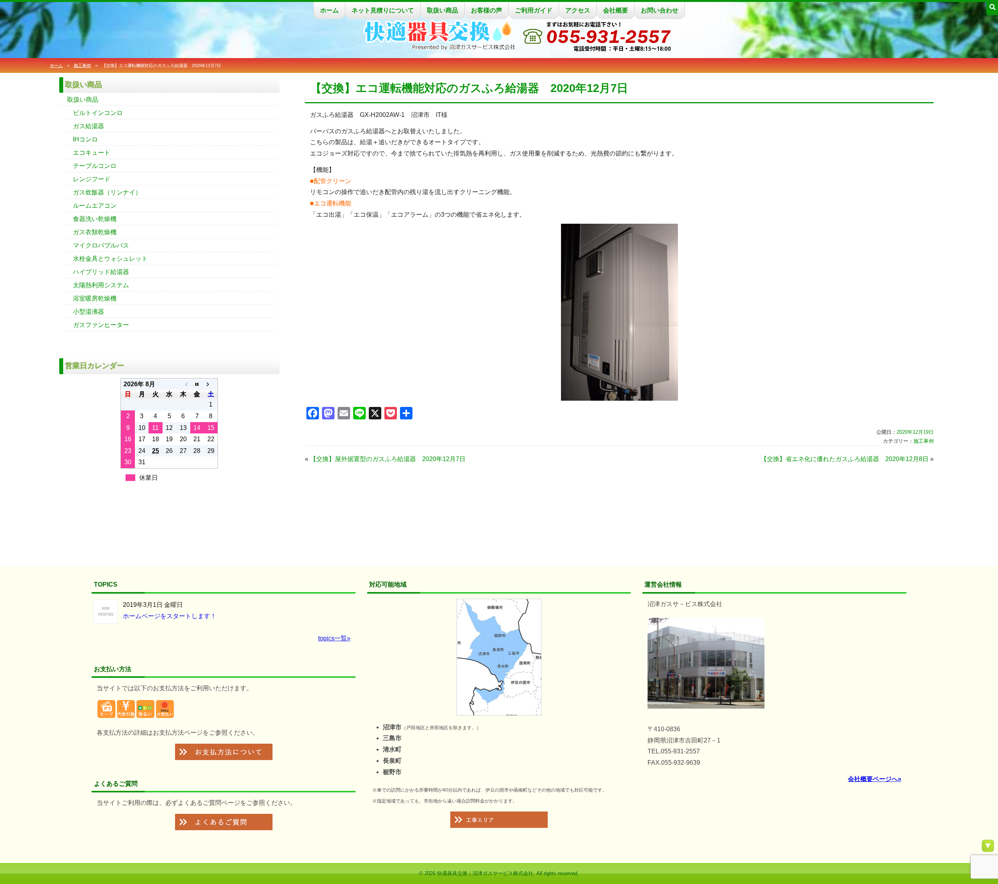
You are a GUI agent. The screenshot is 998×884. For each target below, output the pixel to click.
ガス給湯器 (88, 126)
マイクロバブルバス (101, 245)
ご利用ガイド (533, 10)
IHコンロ (85, 139)
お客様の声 (486, 10)
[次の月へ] (211, 384)
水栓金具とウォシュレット (110, 258)
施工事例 (82, 65)
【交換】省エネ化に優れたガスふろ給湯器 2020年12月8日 (845, 459)
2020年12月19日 (915, 432)
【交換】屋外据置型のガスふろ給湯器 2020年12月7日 (387, 459)
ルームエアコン (95, 205)
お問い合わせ (659, 10)
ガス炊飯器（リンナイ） (107, 192)
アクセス (577, 10)
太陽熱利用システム (101, 285)
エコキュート (91, 152)
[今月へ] (197, 384)
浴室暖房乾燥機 (95, 298)
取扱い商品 (442, 10)
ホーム (329, 10)
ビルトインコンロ (98, 113)
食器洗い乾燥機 (95, 219)
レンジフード (91, 179)
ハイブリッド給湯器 (101, 272)
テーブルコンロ (95, 166)
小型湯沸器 (88, 311)
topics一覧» (334, 638)
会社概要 (615, 10)
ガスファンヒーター (101, 325)
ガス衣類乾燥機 (95, 232)
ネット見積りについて (383, 10)
